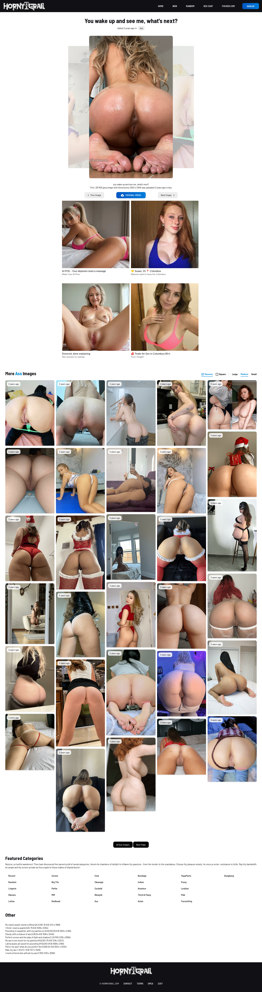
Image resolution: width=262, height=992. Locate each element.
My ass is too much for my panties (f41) (23, 940)
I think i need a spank (15, 927)
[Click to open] (131, 107)
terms (140, 983)
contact (127, 983)
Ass (141, 28)
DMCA (150, 983)
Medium (244, 374)
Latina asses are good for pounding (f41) (24, 943)
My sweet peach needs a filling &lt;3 (22, 924)
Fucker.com (228, 6)
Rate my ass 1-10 (13, 949)
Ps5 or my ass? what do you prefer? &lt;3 (24, 946)
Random (190, 6)
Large (235, 374)
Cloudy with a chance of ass (18, 934)
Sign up (250, 6)
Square (222, 374)
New (175, 6)
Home (160, 6)
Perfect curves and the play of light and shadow (27, 937)
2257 (160, 983)
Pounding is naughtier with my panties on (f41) (27, 930)
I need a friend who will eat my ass (21, 953)
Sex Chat (208, 6)
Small (254, 374)
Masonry (209, 374)
